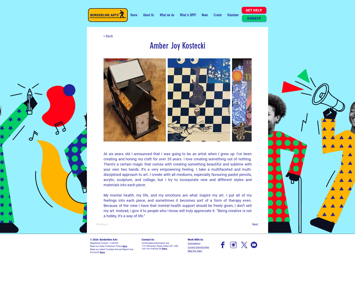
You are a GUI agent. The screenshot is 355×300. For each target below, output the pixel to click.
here (124, 246)
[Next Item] (245, 100)
